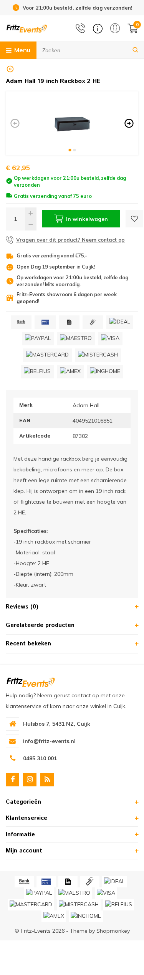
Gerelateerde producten (40, 625)
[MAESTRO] (76, 338)
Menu (22, 50)
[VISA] (110, 338)
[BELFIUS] (37, 371)
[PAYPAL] (38, 338)
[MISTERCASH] (98, 355)
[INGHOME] (105, 371)
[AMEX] (70, 371)
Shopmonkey (113, 930)
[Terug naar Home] (10, 69)
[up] (30, 213)
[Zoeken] (135, 50)
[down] (30, 224)
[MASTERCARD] (47, 355)
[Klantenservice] (98, 28)
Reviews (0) (22, 607)
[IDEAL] (119, 322)
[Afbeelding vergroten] (72, 123)
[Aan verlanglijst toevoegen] (134, 218)
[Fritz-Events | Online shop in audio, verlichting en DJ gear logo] (27, 28)
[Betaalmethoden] (21, 322)
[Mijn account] (115, 28)
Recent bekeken (28, 644)
